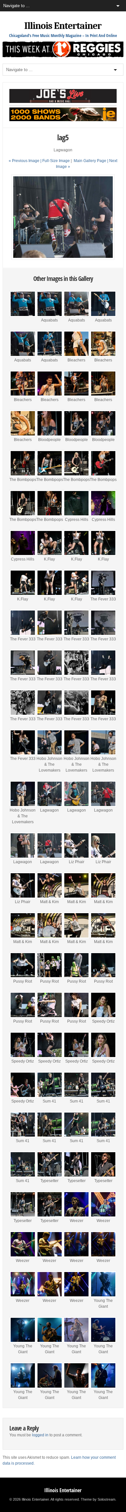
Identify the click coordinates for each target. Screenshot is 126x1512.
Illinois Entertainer (62, 26)
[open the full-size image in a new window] (63, 258)
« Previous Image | (25, 160)
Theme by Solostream (98, 1499)
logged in (40, 1435)
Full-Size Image (56, 160)
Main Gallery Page (90, 160)
